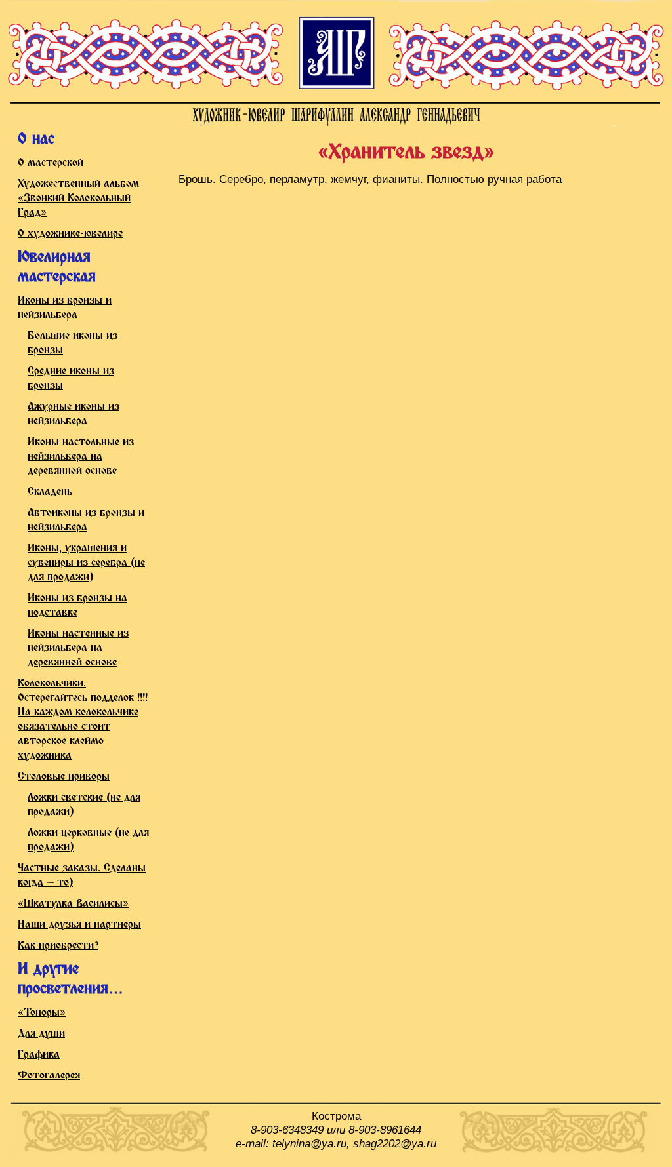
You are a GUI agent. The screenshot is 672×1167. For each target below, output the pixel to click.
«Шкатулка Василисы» (73, 904)
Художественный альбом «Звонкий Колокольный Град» (78, 198)
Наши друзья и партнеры (79, 925)
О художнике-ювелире (70, 234)
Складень (50, 492)
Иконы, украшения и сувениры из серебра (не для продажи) (86, 563)
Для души (41, 1033)
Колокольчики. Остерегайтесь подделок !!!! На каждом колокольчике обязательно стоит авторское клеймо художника (83, 719)
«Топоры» (42, 1012)
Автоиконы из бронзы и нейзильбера (86, 520)
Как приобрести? (58, 946)
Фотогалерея (49, 1075)
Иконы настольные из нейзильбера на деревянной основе (81, 456)
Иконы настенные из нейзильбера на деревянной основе (78, 648)
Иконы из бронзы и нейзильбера (65, 308)
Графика (39, 1054)
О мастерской (50, 163)
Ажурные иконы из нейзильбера (73, 414)
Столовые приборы (64, 776)
